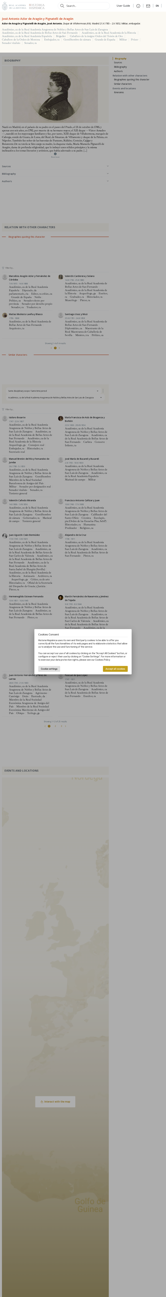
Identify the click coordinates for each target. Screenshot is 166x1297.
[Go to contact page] (148, 5)
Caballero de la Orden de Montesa (21, 39)
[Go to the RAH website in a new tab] (14, 5)
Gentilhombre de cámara (77, 39)
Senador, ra (30, 43)
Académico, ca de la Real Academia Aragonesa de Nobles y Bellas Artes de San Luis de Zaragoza (55, 29)
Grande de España (105, 39)
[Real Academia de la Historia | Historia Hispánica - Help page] (138, 5)
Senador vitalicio (11, 43)
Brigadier (61, 36)
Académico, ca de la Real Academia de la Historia (109, 32)
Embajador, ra (51, 39)
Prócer (134, 39)
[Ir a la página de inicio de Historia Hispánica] (35, 5)
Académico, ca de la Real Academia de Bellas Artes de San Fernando (40, 32)
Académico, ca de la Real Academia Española (27, 36)
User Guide (124, 5)
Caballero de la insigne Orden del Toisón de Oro (96, 36)
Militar (123, 39)
